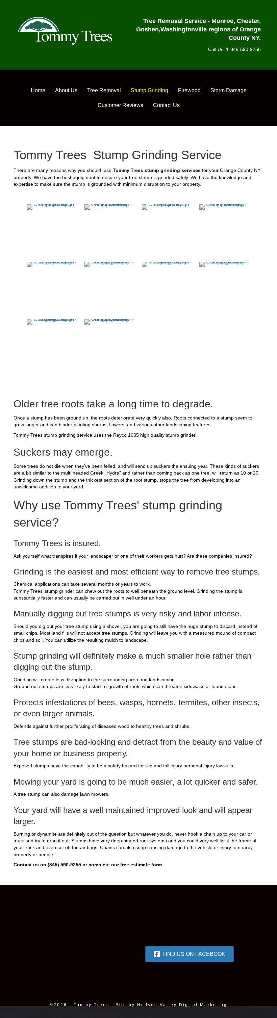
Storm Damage (228, 90)
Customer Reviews (120, 105)
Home (38, 90)
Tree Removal (104, 90)
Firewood (189, 90)
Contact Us (166, 105)
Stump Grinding (149, 90)
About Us (66, 90)
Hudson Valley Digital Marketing (182, 1004)
